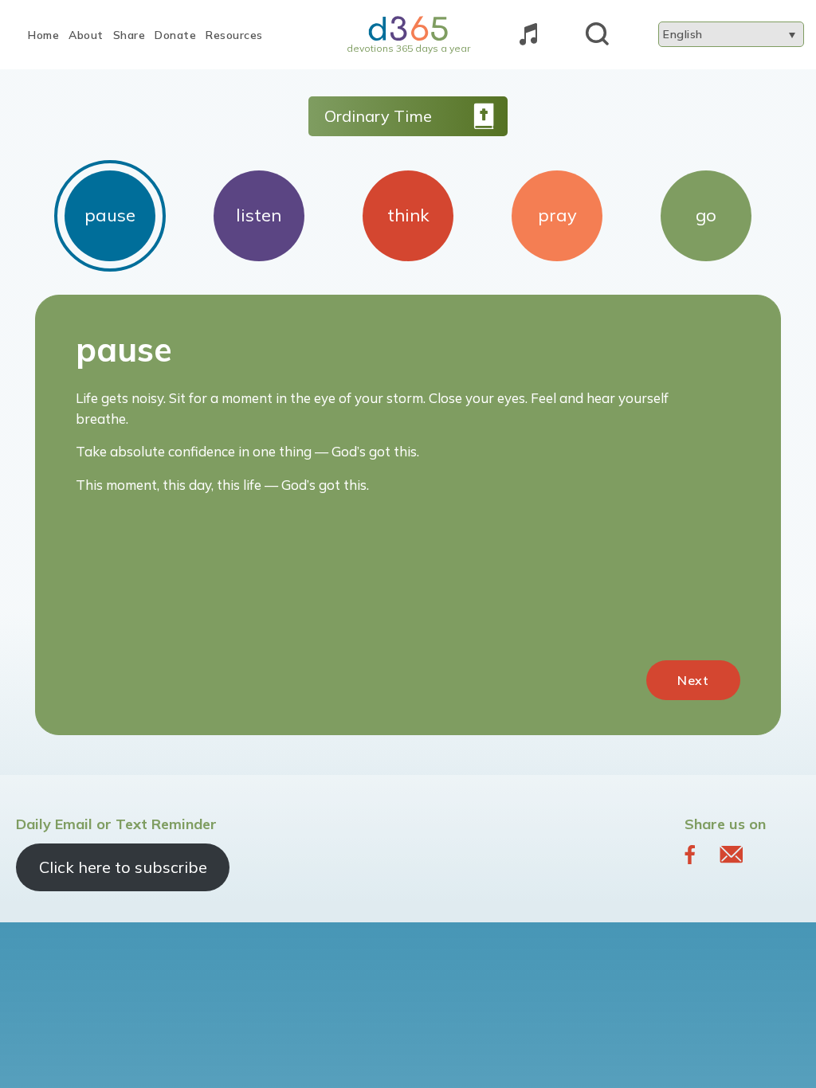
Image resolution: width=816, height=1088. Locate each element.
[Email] (731, 853)
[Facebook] (690, 853)
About (86, 35)
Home (43, 35)
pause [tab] (109, 215)
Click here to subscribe (123, 867)
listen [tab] (258, 215)
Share (129, 35)
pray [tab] (557, 215)
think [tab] (408, 215)
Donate (175, 35)
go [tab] (706, 215)
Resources (234, 35)
